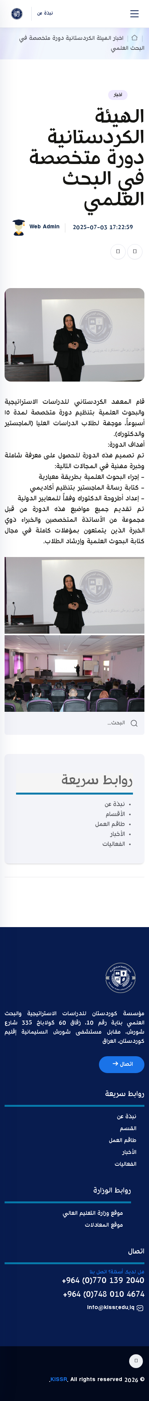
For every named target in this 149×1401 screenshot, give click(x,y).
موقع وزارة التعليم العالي (93, 1213)
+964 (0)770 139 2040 (103, 1281)
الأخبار (117, 834)
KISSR (58, 1380)
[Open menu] (134, 13)
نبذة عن (115, 804)
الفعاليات (113, 844)
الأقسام (115, 814)
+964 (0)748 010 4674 (103, 1295)
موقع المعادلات (104, 1225)
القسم (128, 1128)
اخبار (117, 95)
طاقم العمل (110, 824)
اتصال (125, 1064)
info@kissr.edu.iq (110, 1308)
